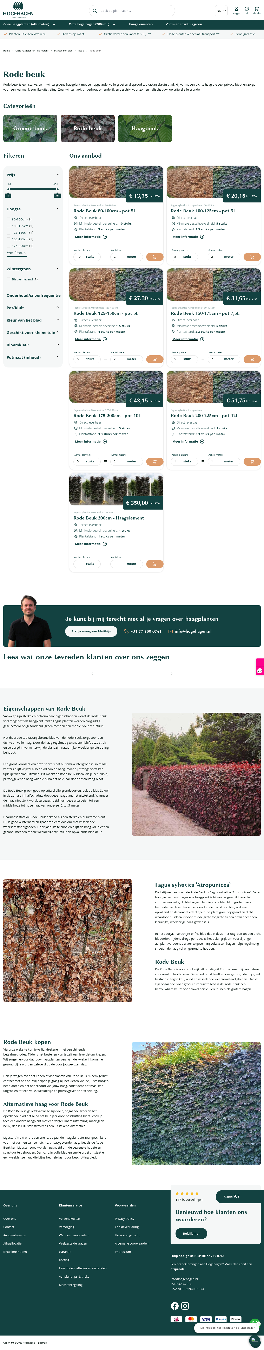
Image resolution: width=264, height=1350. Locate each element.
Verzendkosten (69, 1219)
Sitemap (42, 1343)
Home (6, 51)
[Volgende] (171, 673)
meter (131, 257)
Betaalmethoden (15, 1252)
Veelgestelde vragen (73, 1244)
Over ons (9, 1219)
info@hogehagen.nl (193, 631)
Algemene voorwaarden (131, 1244)
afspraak (177, 1269)
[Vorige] (92, 673)
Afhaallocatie (12, 1244)
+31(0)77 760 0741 (210, 1256)
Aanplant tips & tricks (74, 1277)
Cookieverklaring (127, 1227)
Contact (8, 1227)
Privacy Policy (124, 1219)
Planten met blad (63, 51)
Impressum (123, 1252)
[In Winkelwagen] (155, 257)
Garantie (65, 1252)
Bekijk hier (191, 1234)
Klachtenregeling (70, 1285)
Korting (64, 1260)
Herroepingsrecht (127, 1235)
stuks (90, 257)
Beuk (81, 51)
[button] (255, 1341)
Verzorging (66, 1227)
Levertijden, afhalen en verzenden (83, 1268)
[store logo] (18, 10)
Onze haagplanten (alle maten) (31, 51)
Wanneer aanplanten (73, 1235)
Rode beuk (95, 51)
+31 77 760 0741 (146, 631)
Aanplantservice (14, 1235)
